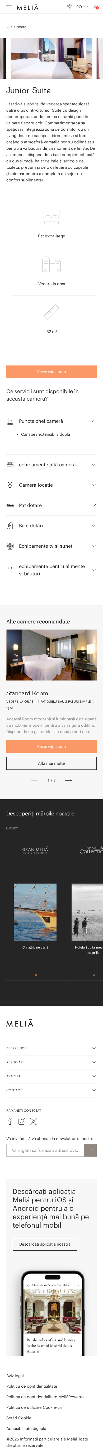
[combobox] (82, 7)
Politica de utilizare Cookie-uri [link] (34, 1407)
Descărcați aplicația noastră (45, 1244)
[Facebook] (10, 1121)
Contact (14, 1090)
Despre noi (16, 1048)
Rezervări (15, 1062)
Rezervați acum (51, 371)
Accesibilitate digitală (26, 1428)
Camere (20, 27)
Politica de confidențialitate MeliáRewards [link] (45, 1396)
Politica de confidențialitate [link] (31, 1386)
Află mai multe (51, 763)
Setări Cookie (18, 1417)
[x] (33, 1121)
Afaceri (13, 1076)
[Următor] (68, 780)
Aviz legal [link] (15, 1375)
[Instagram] (21, 1121)
